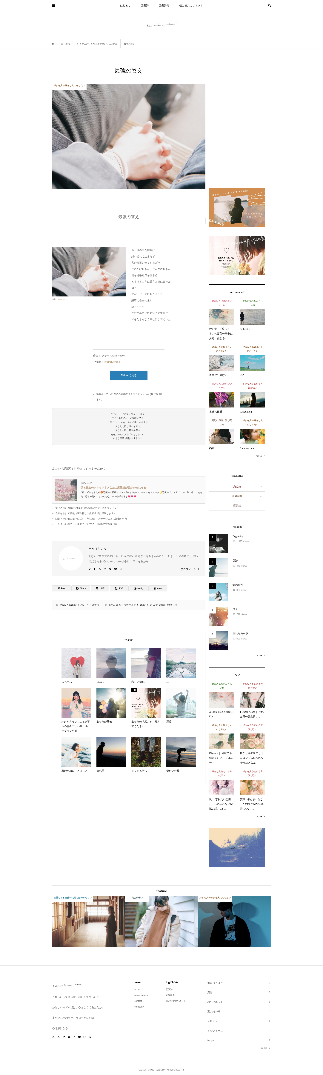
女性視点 (128, 605)
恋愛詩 (145, 5)
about (137, 989)
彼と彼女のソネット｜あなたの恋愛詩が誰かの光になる (113, 487)
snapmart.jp (62, 299)
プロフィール (188, 569)
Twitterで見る (129, 375)
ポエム (111, 605)
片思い (170, 605)
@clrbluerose (112, 361)
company (139, 1006)
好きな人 (144, 605)
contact (138, 1001)
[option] (88, 921)
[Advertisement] (237, 123)
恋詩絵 (237, 505)
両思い (119, 605)
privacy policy (141, 995)
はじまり (125, 5)
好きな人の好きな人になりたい (75, 605)
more (259, 455)
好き (136, 605)
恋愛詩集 (164, 5)
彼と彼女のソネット (191, 5)
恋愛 (155, 605)
